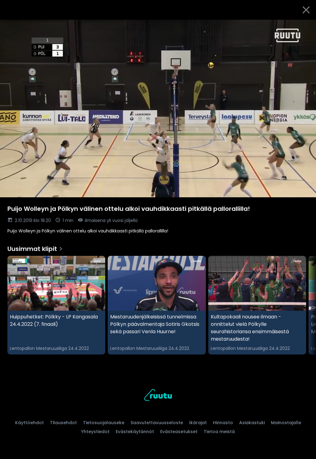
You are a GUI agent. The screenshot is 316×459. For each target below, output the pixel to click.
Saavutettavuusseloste (157, 423)
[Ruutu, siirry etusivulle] (158, 396)
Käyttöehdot (29, 423)
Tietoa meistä (219, 431)
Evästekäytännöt (135, 431)
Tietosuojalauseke (103, 423)
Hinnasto (223, 423)
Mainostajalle (286, 423)
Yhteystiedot (95, 431)
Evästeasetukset (179, 431)
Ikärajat (198, 423)
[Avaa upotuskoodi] (304, 27)
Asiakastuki (252, 423)
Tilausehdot (63, 423)
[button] (158, 108)
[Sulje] (306, 10)
